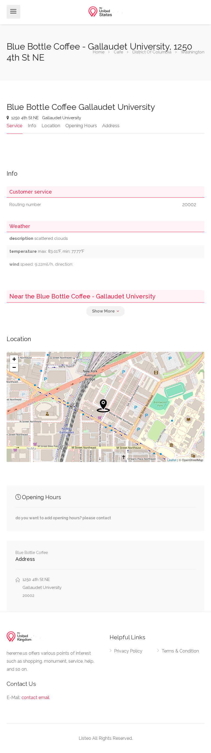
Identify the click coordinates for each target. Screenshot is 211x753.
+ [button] (14, 359)
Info (32, 125)
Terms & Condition (180, 651)
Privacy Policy (128, 651)
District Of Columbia (151, 52)
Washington (192, 52)
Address (111, 125)
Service (15, 125)
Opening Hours (81, 125)
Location (50, 125)
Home (98, 52)
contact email (35, 697)
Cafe (118, 52)
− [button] (14, 367)
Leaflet (171, 460)
